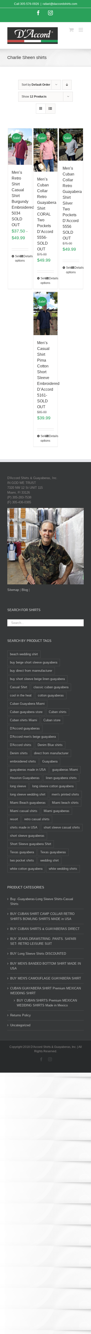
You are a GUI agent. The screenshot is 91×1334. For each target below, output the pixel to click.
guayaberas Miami (65, 769)
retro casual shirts (37, 819)
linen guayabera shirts (61, 778)
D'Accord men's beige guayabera (33, 736)
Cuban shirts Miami (23, 720)
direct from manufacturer (51, 753)
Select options (17, 258)
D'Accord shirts (20, 745)
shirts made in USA (23, 827)
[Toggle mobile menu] (81, 29)
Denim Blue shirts (50, 745)
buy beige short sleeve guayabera (33, 662)
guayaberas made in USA (28, 769)
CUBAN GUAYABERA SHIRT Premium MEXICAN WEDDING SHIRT (45, 990)
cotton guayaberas (51, 695)
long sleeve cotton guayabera (53, 786)
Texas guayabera (22, 852)
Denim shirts (19, 753)
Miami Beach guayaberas (28, 802)
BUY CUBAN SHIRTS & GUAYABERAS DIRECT (45, 929)
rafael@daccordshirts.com (60, 4)
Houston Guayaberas (25, 778)
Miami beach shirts (65, 802)
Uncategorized (20, 1025)
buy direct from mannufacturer (31, 670)
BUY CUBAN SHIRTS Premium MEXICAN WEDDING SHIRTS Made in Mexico (47, 1003)
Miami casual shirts (23, 811)
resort (14, 819)
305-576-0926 (29, 4)
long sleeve (18, 786)
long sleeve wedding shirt (27, 794)
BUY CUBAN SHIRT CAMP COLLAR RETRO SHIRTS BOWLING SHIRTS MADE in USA (42, 916)
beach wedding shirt (24, 654)
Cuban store (51, 720)
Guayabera (50, 761)
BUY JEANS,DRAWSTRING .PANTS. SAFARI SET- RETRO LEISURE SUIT (43, 941)
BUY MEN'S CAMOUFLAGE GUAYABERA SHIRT (45, 978)
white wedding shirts (63, 868)
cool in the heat (21, 695)
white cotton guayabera (26, 868)
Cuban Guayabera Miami (27, 703)
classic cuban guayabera (50, 687)
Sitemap (13, 590)
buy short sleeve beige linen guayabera (37, 679)
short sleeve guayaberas (27, 835)
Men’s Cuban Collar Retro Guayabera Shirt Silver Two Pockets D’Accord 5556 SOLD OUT (72, 203)
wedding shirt (49, 860)
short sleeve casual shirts (62, 827)
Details (26, 256)
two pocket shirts (22, 860)
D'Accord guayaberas (25, 728)
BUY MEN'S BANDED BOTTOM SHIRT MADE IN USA (45, 966)
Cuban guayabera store (26, 712)
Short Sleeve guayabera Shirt (30, 844)
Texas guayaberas (53, 852)
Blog (25, 590)
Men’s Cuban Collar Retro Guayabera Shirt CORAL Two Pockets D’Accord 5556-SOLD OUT (46, 214)
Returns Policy (20, 1015)
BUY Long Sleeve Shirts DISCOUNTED (38, 953)
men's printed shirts (65, 794)
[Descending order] (67, 85)
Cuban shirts (57, 712)
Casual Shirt (18, 687)
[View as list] (50, 108)
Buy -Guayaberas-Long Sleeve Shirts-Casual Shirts (41, 901)
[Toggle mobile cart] (71, 29)
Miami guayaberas (56, 811)
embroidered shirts (23, 761)
